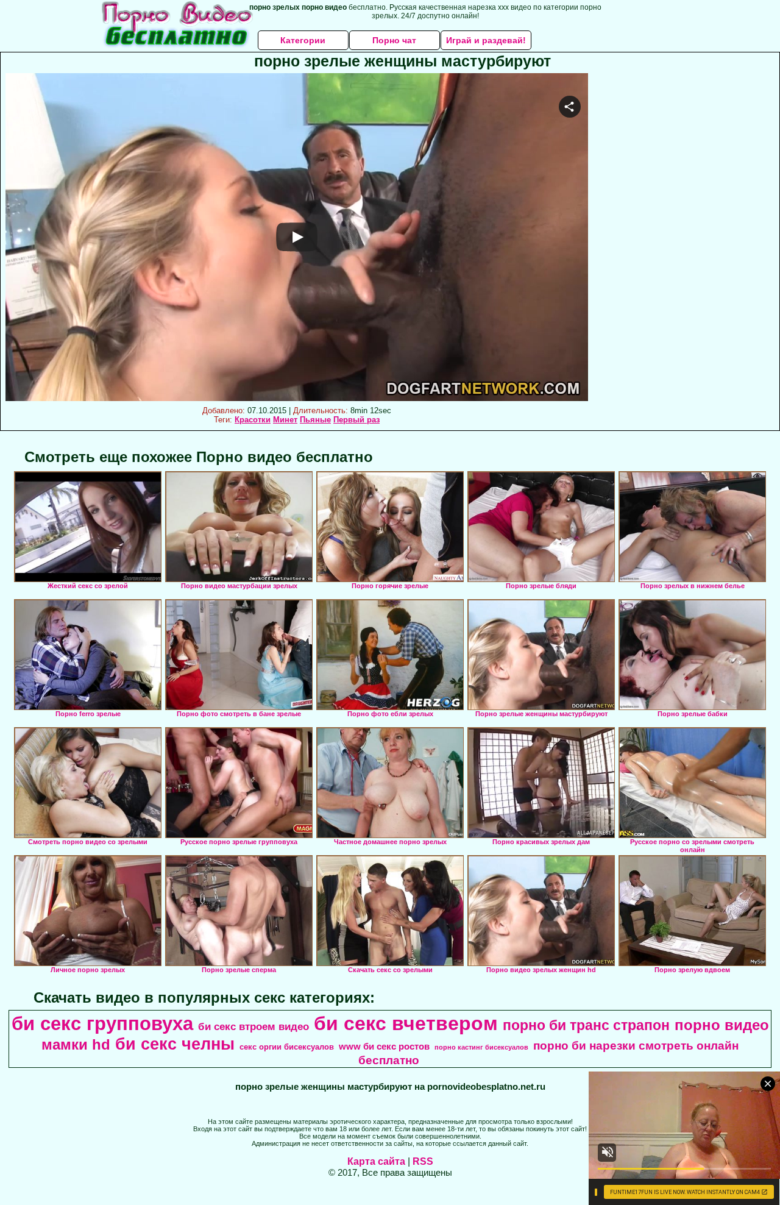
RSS (423, 1161)
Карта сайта (376, 1161)
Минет (285, 419)
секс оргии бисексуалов (286, 1046)
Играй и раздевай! (486, 40)
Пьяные (315, 419)
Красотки (253, 419)
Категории (302, 40)
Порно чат (394, 40)
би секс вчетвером (406, 1023)
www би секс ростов (384, 1046)
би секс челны (175, 1044)
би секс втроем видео (253, 1026)
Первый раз (356, 419)
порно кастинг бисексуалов (481, 1047)
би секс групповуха (102, 1023)
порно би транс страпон (586, 1025)
